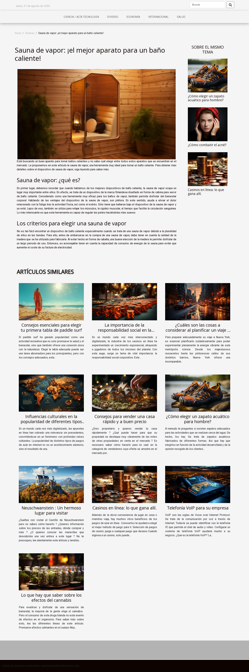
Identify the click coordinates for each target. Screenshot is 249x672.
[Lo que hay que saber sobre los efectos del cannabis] (51, 571)
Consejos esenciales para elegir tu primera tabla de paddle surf (51, 327)
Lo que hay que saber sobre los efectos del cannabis (51, 597)
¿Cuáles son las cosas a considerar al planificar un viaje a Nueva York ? (198, 330)
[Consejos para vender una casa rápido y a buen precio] (124, 392)
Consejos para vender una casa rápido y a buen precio (124, 418)
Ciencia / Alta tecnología (81, 16)
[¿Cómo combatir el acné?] (207, 124)
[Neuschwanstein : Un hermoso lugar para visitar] (51, 484)
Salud (181, 16)
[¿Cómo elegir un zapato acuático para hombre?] (207, 75)
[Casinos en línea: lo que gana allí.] (207, 168)
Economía (133, 16)
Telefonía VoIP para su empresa (198, 508)
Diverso (112, 16)
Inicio (18, 33)
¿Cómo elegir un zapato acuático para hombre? (206, 98)
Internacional (158, 16)
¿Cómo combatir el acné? (207, 145)
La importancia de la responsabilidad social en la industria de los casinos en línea (124, 330)
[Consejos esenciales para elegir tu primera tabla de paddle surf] (51, 301)
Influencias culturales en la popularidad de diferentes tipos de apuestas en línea (51, 421)
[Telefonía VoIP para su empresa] (197, 484)
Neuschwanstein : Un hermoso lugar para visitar (51, 510)
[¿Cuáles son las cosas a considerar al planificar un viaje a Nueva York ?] (197, 301)
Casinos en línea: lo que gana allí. (206, 191)
